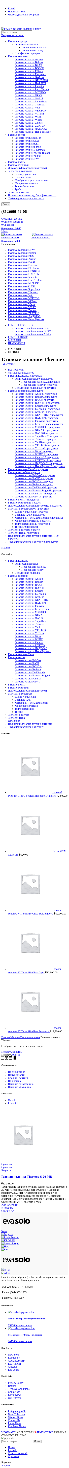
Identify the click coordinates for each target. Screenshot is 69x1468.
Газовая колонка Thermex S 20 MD (26, 1176)
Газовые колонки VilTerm (29, 113)
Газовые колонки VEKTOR (30, 110)
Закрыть (6, 1170)
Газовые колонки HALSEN (30, 83)
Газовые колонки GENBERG (31, 80)
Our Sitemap (14, 1397)
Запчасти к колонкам (20, 171)
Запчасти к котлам (18, 192)
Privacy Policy (15, 1382)
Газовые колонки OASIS (29, 98)
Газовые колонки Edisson (29, 71)
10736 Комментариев (20, 1341)
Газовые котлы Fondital (28, 155)
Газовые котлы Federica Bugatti (32, 152)
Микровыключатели (26, 183)
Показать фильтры (11, 1051)
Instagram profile (17, 1411)
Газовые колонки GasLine (29, 77)
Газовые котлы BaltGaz (28, 137)
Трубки (19, 189)
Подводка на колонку (33, 47)
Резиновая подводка (26, 44)
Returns (12, 1385)
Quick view (7, 1210)
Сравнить (6, 1164)
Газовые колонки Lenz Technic (32, 89)
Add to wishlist (9, 1204)
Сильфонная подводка (27, 53)
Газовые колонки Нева (21, 654)
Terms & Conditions (18, 1388)
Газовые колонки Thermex (30, 104)
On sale (12, 1100)
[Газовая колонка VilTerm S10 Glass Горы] (30, 969)
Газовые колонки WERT (29, 119)
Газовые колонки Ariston (29, 59)
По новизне (14, 1081)
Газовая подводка (18, 41)
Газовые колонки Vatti (27, 107)
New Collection (16, 1414)
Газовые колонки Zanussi (29, 122)
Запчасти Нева (16, 717)
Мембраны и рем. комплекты (31, 180)
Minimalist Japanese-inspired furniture (26, 1318)
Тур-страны (8, 363)
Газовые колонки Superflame (31, 101)
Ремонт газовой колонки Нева (32, 328)
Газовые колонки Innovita (29, 86)
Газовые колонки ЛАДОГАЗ (31, 128)
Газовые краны (16, 161)
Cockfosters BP (16, 1360)
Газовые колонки (18, 56)
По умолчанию (16, 1071)
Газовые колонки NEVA (28, 95)
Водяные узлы (23, 177)
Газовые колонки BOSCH (29, 68)
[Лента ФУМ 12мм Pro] (30, 851)
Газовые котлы (16, 134)
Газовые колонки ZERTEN (30, 125)
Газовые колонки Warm (28, 116)
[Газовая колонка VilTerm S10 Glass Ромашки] (30, 1027)
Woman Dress (15, 1417)
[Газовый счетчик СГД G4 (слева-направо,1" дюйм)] (30, 792)
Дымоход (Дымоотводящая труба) (27, 168)
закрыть (5, 547)
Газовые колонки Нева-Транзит (33, 131)
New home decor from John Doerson (25, 1335)
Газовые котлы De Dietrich (30, 149)
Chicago (12, 1366)
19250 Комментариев (20, 1325)
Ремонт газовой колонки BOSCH (34, 331)
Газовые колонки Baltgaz (29, 62)
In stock (12, 1103)
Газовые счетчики (18, 165)
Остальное (14, 720)
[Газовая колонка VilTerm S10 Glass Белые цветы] (30, 910)
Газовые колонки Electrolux (30, 74)
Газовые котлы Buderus (28, 146)
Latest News (14, 1394)
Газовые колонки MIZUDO (30, 92)
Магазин (15, 1037)
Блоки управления (25, 174)
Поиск (6, 204)
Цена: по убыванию (19, 1087)
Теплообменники (24, 186)
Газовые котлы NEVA (27, 158)
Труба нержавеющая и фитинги (26, 198)
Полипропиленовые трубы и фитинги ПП (32, 195)
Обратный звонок (11, 218)
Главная (5, 1037)
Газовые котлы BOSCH (28, 143)
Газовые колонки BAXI (28, 65)
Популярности (16, 1074)
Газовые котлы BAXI (27, 140)
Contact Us (14, 1391)
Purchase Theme (17, 1426)
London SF (14, 1357)
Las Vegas (13, 1369)
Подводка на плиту (32, 50)
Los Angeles (14, 1363)
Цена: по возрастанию (20, 1084)
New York (13, 1354)
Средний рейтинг (18, 1077)
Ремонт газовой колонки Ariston (33, 334)
